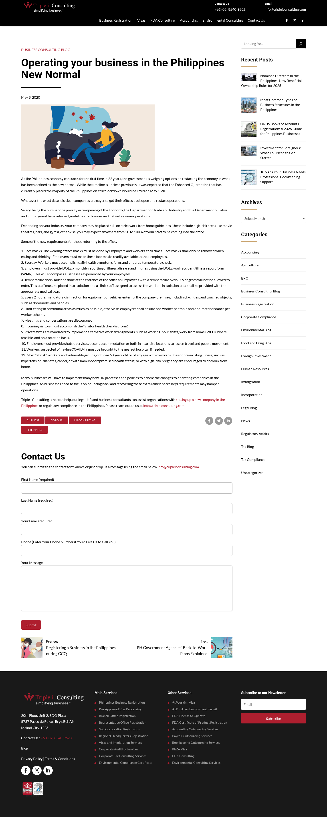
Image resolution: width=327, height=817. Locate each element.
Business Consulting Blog (45, 49)
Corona (57, 420)
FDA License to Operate (188, 716)
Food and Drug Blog (256, 343)
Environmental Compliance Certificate (125, 762)
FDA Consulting (162, 20)
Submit (31, 625)
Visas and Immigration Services (120, 742)
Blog (24, 748)
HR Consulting (84, 420)
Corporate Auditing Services (118, 749)
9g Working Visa (183, 702)
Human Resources (255, 369)
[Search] (301, 44)
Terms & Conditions (60, 758)
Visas (141, 20)
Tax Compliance (253, 459)
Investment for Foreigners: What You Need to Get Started (280, 153)
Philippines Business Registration (122, 702)
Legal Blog (249, 408)
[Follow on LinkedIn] (303, 20)
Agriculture (249, 265)
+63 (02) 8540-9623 (230, 9)
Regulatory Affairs (255, 433)
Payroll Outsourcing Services (192, 736)
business (33, 420)
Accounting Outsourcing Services (195, 729)
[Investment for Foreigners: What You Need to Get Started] (249, 151)
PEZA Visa (179, 749)
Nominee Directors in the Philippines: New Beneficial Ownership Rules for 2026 (271, 81)
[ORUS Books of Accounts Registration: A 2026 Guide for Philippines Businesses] (249, 129)
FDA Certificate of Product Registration (199, 722)
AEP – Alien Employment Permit (194, 709)
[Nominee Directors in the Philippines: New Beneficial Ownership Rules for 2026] (249, 77)
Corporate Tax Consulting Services (122, 756)
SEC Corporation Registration (119, 729)
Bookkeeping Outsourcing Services (196, 742)
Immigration (250, 382)
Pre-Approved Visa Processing (120, 709)
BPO (244, 278)
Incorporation (251, 394)
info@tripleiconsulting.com (285, 9)
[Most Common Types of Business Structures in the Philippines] (249, 105)
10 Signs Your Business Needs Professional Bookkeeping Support (283, 177)
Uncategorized (252, 472)
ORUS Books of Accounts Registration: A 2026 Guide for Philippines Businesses (281, 129)
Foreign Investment (256, 356)
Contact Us (222, 4)
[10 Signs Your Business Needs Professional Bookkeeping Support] (249, 178)
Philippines (34, 429)
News (245, 421)
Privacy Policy (31, 758)
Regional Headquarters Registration (123, 736)
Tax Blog (247, 446)
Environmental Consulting (222, 20)
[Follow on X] (295, 20)
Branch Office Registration (117, 716)
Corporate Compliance (258, 317)
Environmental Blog (256, 330)
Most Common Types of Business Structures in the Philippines (280, 105)
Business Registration (115, 20)
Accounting (189, 20)
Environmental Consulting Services (196, 762)
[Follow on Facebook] (287, 20)
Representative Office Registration (122, 722)
